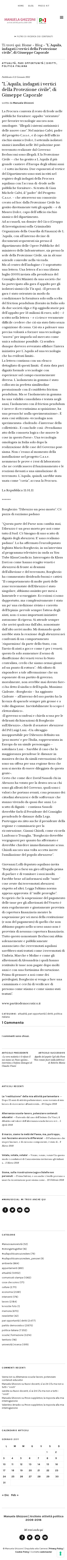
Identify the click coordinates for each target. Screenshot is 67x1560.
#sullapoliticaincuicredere (16, 1253)
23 (56, 1470)
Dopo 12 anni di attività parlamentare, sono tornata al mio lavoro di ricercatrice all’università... (33, 1100)
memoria (7, 1311)
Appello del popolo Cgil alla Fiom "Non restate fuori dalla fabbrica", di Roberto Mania (49, 1058)
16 (56, 1464)
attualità (9, 63)
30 (57, 1476)
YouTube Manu (20, 1212)
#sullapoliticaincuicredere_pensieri (21, 1258)
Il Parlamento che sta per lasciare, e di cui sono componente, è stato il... (33, 1138)
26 (21, 1476)
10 (4, 1464)
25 (13, 1476)
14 (39, 1464)
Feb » (15, 1495)
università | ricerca (11, 1344)
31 (4, 1482)
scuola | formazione (12, 1335)
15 (48, 1464)
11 (12, 1464)
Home (21, 6)
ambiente (7, 1263)
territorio (6, 1339)
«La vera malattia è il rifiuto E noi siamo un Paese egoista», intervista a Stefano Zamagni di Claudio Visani (17, 1059)
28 (39, 1476)
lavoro (5, 1301)
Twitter (12, 1212)
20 (30, 1470)
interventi (7, 1296)
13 (30, 1464)
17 (4, 1470)
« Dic (5, 1495)
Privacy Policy (56, 1548)
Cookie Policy (22, 1552)
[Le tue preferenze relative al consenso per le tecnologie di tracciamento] (60, 1553)
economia (7, 1292)
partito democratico (13, 1325)
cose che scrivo (10, 1282)
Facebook (5, 1212)
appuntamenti (9, 1268)
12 (21, 1464)
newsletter (7, 1315)
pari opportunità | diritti (37, 63)
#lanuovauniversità (12, 1244)
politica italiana (14, 66)
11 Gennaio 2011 (22, 77)
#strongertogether (12, 1249)
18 (13, 1470)
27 (30, 1476)
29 (48, 1476)
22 (48, 1470)
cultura (5, 1287)
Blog (31, 6)
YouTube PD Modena (27, 1212)
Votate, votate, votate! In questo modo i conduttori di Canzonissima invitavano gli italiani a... (33, 1159)
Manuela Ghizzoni (23, 103)
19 (21, 1470)
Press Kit (43, 6)
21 (39, 1470)
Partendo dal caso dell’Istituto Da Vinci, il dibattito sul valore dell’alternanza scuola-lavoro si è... (31, 1117)
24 (4, 1476)
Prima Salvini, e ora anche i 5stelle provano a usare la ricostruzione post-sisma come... (33, 1176)
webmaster (46, 1552)
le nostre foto (9, 1306)
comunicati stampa (12, 1277)
